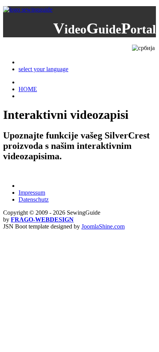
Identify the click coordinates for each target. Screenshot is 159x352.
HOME (28, 89)
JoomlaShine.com (103, 226)
